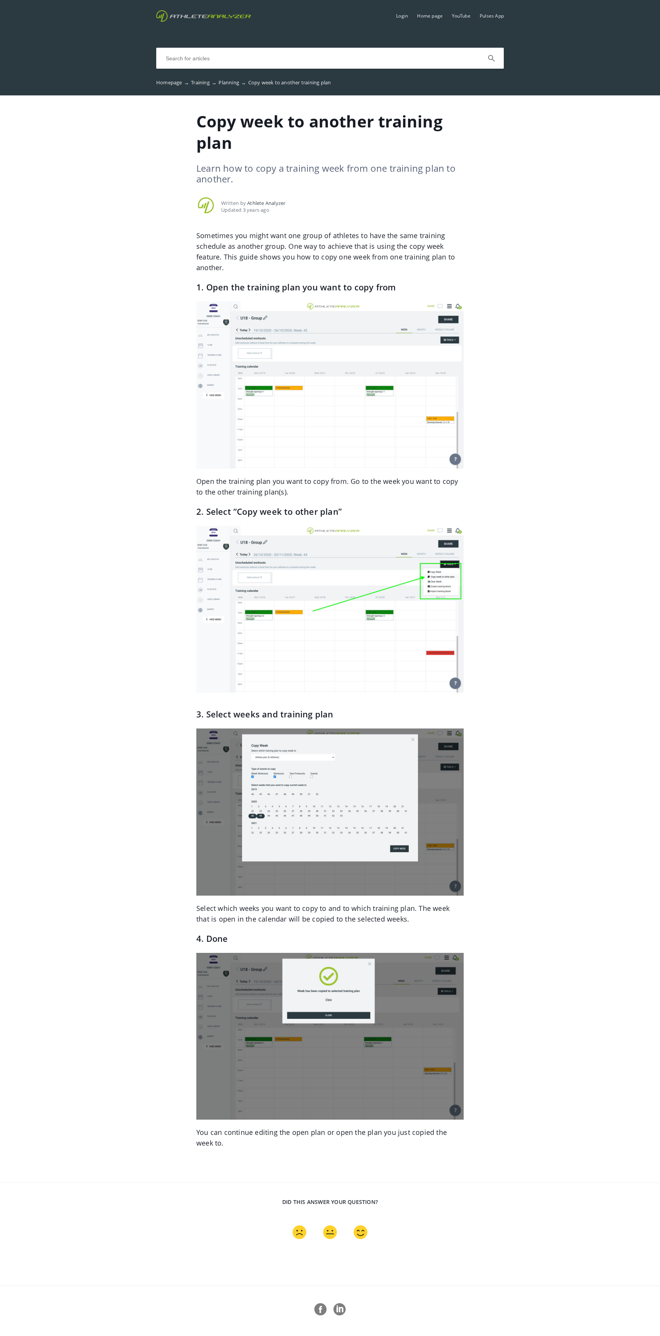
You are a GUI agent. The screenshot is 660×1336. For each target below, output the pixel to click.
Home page (430, 16)
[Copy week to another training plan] (203, 19)
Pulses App (492, 16)
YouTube (461, 16)
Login (402, 16)
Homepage (172, 82)
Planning (232, 82)
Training (204, 82)
